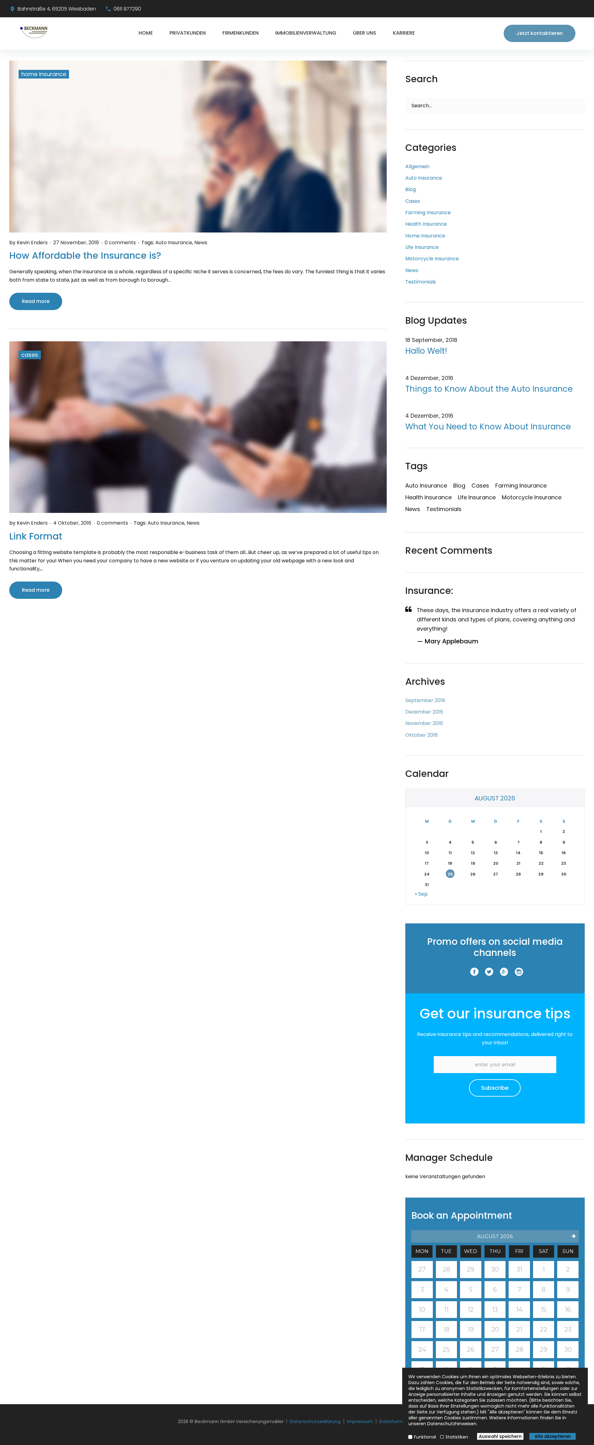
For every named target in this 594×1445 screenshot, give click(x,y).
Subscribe (495, 1088)
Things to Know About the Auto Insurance (489, 389)
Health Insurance (426, 224)
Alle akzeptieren (553, 1436)
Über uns (364, 32)
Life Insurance (422, 247)
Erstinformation (397, 1421)
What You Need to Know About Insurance (488, 427)
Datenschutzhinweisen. (452, 1424)
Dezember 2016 (424, 711)
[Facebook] (474, 972)
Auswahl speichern (500, 1436)
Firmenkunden (240, 32)
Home (146, 32)
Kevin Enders (32, 242)
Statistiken (456, 1437)
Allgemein (417, 166)
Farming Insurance (428, 212)
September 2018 (425, 700)
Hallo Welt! (426, 351)
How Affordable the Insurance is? (85, 255)
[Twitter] (489, 972)
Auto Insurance (173, 242)
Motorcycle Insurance (432, 258)
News (200, 242)
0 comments (120, 242)
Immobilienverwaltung (305, 32)
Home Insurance (43, 74)
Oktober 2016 (421, 735)
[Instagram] (519, 972)
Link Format (35, 536)
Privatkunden (188, 32)
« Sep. (421, 893)
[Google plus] (504, 972)
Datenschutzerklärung (315, 1421)
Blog (410, 189)
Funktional (425, 1437)
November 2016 (424, 723)
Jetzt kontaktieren (539, 33)
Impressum (360, 1421)
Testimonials (420, 281)
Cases (29, 355)
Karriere (404, 32)
